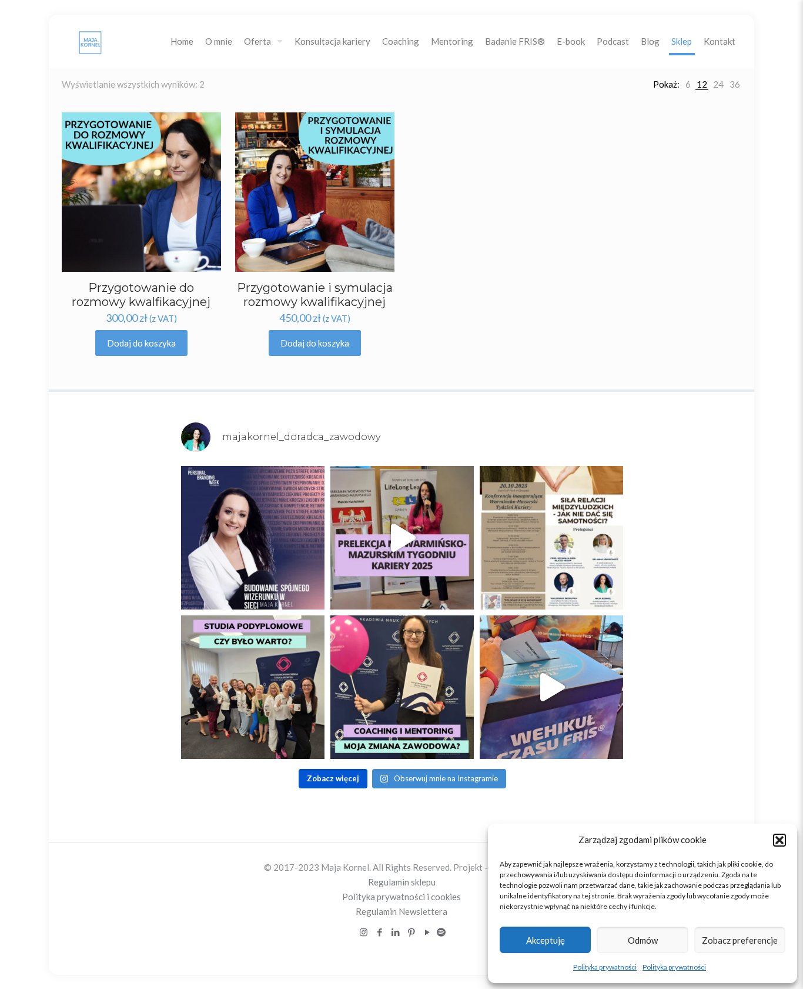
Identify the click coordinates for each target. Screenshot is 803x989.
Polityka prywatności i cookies (401, 896)
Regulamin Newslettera (401, 911)
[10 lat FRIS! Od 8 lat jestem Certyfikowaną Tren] (551, 687)
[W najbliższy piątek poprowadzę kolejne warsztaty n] (252, 538)
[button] (779, 840)
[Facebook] (379, 932)
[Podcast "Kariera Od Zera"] (441, 932)
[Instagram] (363, 932)
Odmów (643, 940)
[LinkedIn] (395, 932)
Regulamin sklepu (402, 882)
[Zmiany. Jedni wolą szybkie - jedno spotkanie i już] (402, 687)
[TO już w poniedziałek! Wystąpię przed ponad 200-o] (551, 538)
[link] (688, 84)
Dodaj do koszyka (141, 343)
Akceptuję (545, 940)
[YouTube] (427, 932)
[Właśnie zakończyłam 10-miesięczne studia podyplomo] (252, 687)
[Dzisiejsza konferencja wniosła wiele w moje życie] (402, 538)
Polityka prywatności (605, 967)
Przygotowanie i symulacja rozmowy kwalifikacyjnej (315, 295)
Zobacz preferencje (740, 940)
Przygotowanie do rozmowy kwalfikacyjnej (141, 295)
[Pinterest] (411, 932)
